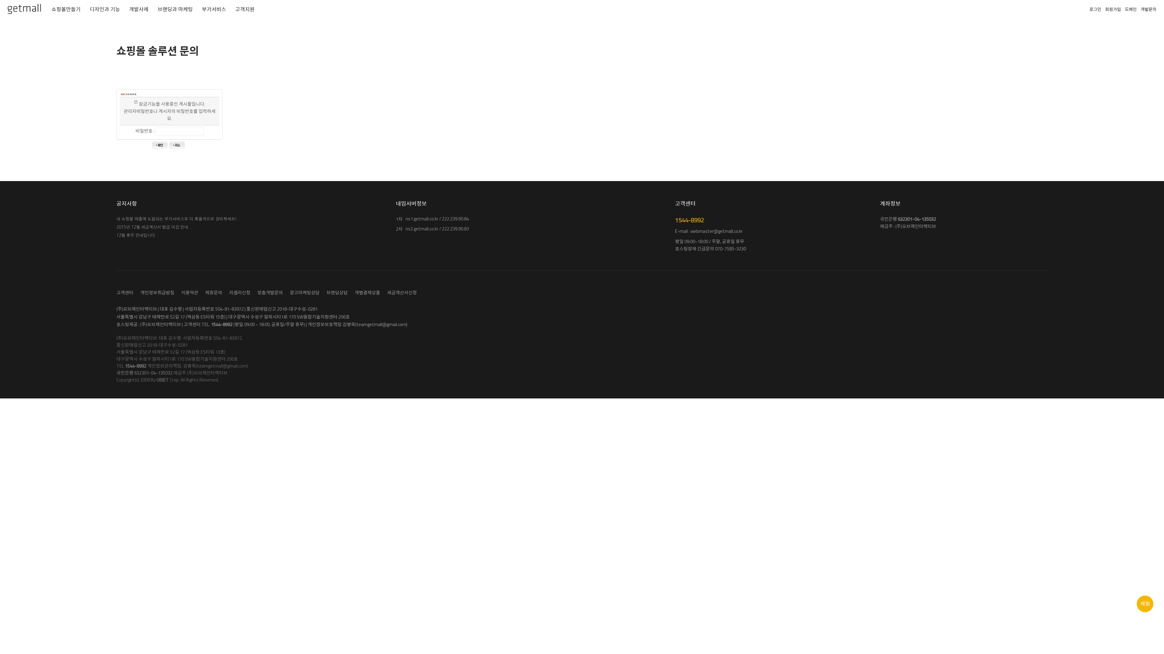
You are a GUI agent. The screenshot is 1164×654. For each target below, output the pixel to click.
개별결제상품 (367, 292)
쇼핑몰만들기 (66, 9)
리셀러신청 (239, 292)
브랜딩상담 (337, 292)
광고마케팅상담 (304, 292)
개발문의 (1148, 9)
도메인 (1131, 9)
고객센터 (124, 292)
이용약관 (189, 292)
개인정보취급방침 (157, 292)
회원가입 (1113, 9)
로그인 (1095, 9)
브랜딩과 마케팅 (175, 9)
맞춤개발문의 (270, 292)
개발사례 (139, 9)
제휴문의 (213, 292)
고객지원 (245, 9)
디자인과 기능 (105, 9)
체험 (1145, 604)
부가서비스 (214, 9)
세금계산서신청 (402, 292)
